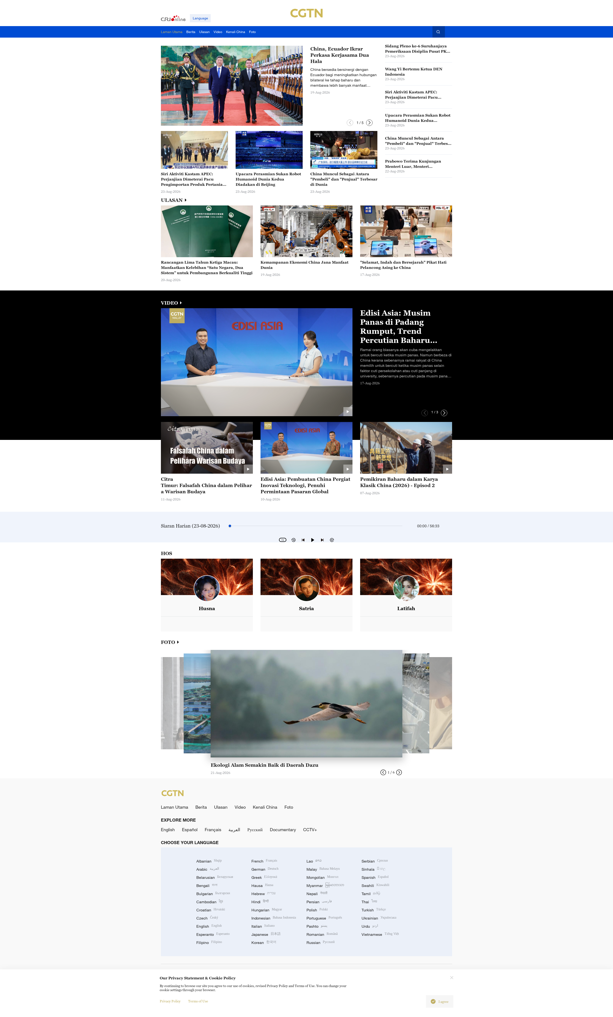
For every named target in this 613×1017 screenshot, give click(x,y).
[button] (350, 122)
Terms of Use (198, 1001)
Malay (323, 869)
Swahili (375, 885)
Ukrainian (379, 918)
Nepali (316, 893)
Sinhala (374, 869)
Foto (288, 807)
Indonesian (273, 918)
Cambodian (209, 901)
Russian (320, 942)
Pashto (316, 926)
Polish (317, 910)
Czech (207, 918)
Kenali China (265, 807)
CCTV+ (310, 829)
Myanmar (325, 885)
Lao (314, 861)
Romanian (322, 934)
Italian (263, 926)
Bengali (206, 885)
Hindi (260, 901)
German (264, 869)
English (168, 829)
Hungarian (266, 910)
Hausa (262, 885)
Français (213, 829)
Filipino (209, 942)
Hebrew (263, 893)
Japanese (266, 934)
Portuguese (324, 918)
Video (240, 807)
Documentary (283, 829)
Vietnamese (380, 934)
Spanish (375, 877)
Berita (201, 807)
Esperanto (213, 934)
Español (190, 829)
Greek (264, 877)
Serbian (375, 861)
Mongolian (322, 877)
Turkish (374, 910)
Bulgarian (213, 893)
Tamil (371, 893)
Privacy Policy (170, 1001)
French (264, 861)
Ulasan (220, 807)
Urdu (370, 926)
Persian (319, 901)
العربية (234, 829)
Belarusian (214, 877)
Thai (369, 901)
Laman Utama (174, 807)
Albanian (209, 861)
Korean (263, 942)
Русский (255, 829)
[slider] (230, 526)
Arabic (207, 869)
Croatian (210, 910)
